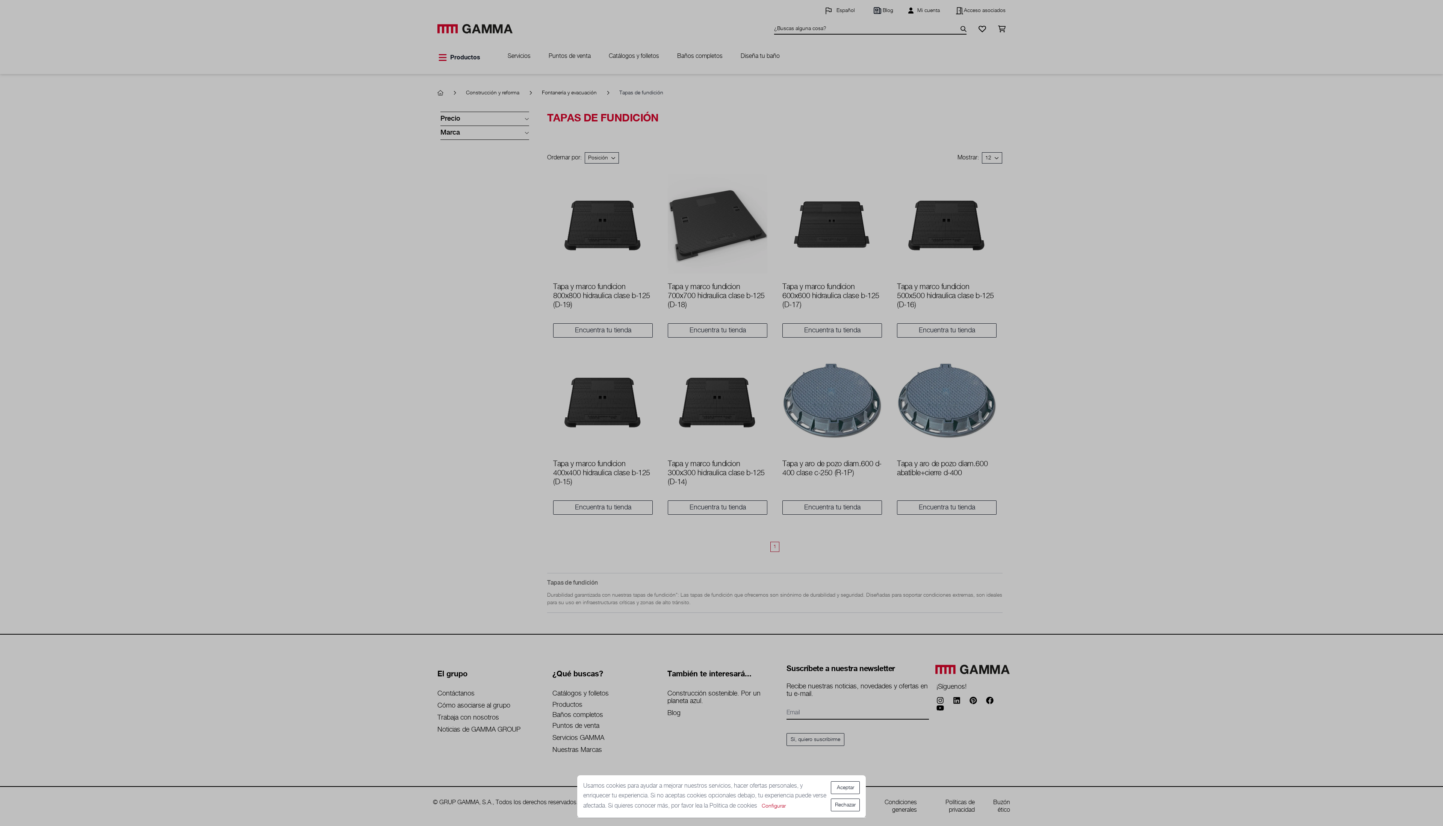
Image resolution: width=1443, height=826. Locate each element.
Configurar (774, 806)
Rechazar (845, 805)
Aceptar (845, 787)
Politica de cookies (734, 806)
